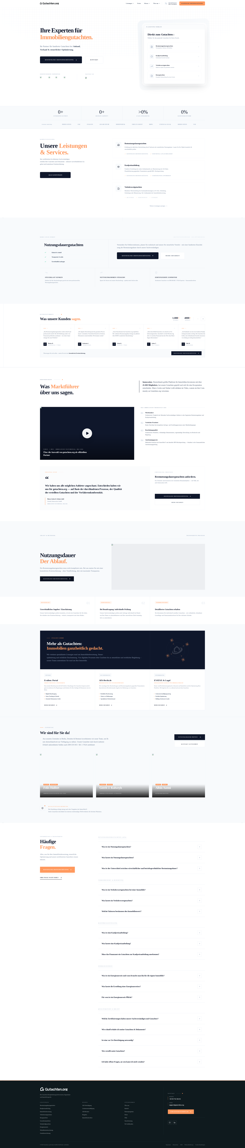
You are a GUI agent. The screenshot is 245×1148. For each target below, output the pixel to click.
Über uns (155, 3)
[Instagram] (170, 1122)
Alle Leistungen (55, 175)
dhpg (131, 124)
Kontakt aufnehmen (189, 744)
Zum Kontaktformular (179, 1111)
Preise (139, 3)
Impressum (168, 1144)
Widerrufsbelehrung (188, 1144)
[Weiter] (203, 319)
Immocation (162, 124)
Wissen (146, 3)
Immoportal (100, 124)
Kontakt (94, 60)
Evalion (70, 124)
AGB (181, 1144)
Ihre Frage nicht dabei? (49, 877)
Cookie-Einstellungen (200, 1144)
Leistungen (129, 3)
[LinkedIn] (174, 1122)
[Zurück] (198, 319)
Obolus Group (117, 124)
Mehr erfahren (173, 255)
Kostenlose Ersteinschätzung (192, 3)
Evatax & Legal (145, 124)
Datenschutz (175, 1144)
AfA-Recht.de (84, 124)
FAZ (59, 124)
